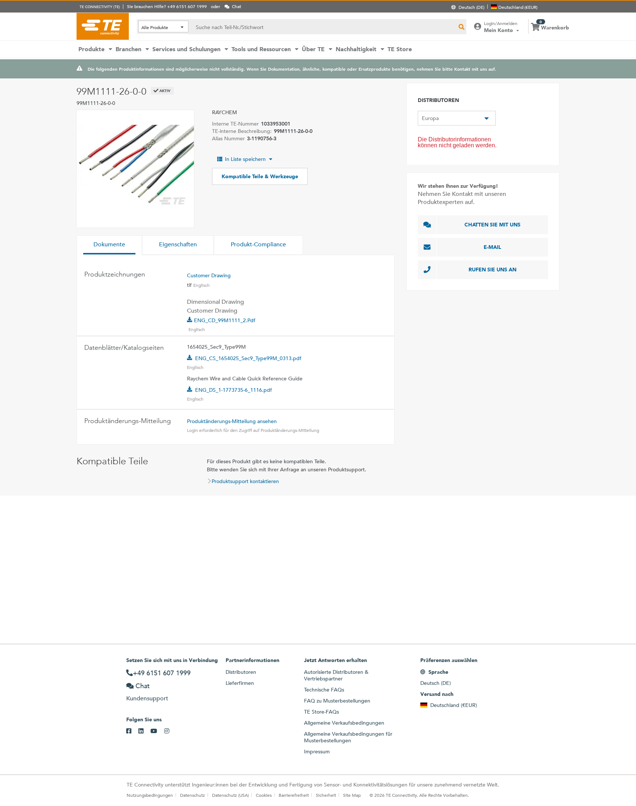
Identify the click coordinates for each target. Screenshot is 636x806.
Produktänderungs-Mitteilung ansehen (232, 421)
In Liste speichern (245, 159)
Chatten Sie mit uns (492, 224)
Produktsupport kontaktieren (245, 481)
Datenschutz (192, 795)
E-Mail (492, 247)
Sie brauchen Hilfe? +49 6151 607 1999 (167, 6)
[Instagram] (170, 731)
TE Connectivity (103, 26)
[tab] (109, 245)
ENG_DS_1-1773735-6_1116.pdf (233, 390)
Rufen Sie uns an (492, 269)
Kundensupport (147, 698)
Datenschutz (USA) (230, 795)
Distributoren (241, 672)
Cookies (264, 795)
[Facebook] (132, 731)
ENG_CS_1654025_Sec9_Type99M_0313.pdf (248, 358)
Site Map (352, 795)
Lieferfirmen (240, 683)
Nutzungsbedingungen (150, 795)
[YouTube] (157, 731)
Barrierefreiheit (294, 795)
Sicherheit (326, 795)
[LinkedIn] (144, 731)
